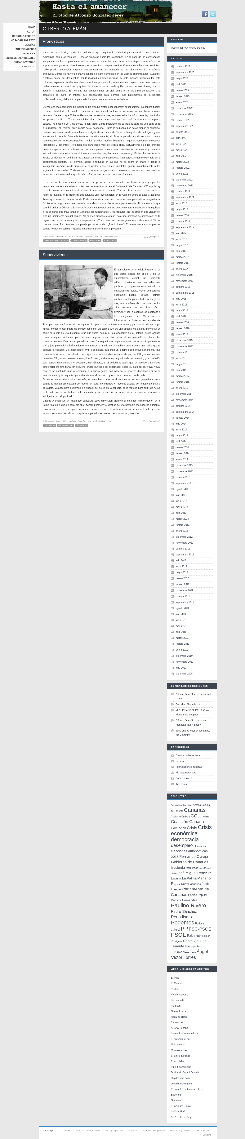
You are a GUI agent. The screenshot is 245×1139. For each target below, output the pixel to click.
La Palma (189, 878)
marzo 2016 (182, 322)
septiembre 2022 (185, 126)
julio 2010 (181, 667)
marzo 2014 (182, 447)
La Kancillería (178, 1111)
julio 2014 (181, 423)
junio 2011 (181, 620)
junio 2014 (181, 429)
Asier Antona (194, 804)
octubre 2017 (183, 221)
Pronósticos (53, 41)
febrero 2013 (182, 524)
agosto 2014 (182, 417)
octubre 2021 (183, 191)
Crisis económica (191, 830)
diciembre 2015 (184, 340)
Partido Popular (197, 895)
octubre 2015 (183, 352)
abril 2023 (181, 84)
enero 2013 (182, 530)
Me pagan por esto (23, 40)
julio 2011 (181, 614)
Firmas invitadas (24, 62)
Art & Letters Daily (181, 1117)
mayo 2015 (182, 364)
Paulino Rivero (188, 905)
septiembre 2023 (185, 72)
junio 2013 (181, 501)
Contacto (28, 66)
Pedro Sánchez (184, 911)
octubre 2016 (183, 286)
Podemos (182, 922)
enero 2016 (182, 334)
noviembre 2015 (184, 346)
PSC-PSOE (200, 929)
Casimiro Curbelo (180, 816)
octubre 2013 (183, 477)
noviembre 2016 (184, 280)
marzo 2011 (182, 637)
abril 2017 (181, 251)
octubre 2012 (183, 548)
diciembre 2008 (184, 673)
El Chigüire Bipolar (181, 1106)
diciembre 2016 (184, 275)
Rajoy (191, 935)
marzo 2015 (182, 376)
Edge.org (176, 1094)
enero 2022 (182, 173)
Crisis (192, 827)
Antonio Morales (178, 805)
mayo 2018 (182, 209)
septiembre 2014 (185, 411)
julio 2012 (181, 560)
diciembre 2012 (184, 536)
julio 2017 (181, 233)
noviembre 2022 (184, 114)
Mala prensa (178, 1044)
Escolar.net (177, 1022)
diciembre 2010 (184, 655)
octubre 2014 (183, 405)
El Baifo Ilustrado (180, 1055)
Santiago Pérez (194, 946)
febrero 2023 (182, 96)
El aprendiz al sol (180, 1039)
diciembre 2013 (184, 465)
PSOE (178, 935)
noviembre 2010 (184, 661)
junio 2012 (181, 566)
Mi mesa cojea (179, 1050)
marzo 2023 (182, 90)
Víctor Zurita (110, 240)
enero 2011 (182, 649)
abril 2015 (181, 370)
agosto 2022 (182, 132)
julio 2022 (181, 137)
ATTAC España (179, 1027)
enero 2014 (182, 459)
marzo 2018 (182, 215)
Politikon (175, 1005)
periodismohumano (181, 1083)
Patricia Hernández (184, 900)
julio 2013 (181, 495)
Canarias (195, 810)
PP (184, 928)
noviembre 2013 (184, 471)
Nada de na (193, 704)
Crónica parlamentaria (188, 755)
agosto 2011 (182, 608)
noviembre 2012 (184, 542)
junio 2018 (181, 203)
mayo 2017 (182, 245)
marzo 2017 (182, 257)
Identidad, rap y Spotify (189, 724)
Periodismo (95, 240)
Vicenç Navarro (179, 994)
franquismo (49, 425)
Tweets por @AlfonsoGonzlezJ (188, 47)
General (180, 761)
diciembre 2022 (184, 108)
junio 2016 (181, 304)
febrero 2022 (182, 167)
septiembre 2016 (185, 292)
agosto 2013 (182, 489)
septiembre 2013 (185, 483)
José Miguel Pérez (191, 873)
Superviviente (55, 254)
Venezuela (189, 952)
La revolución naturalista (184, 1033)
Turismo (176, 952)
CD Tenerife (203, 817)
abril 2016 (181, 316)
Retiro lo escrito (23, 36)
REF (199, 935)
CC (194, 815)
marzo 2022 (182, 161)
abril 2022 (181, 155)
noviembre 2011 (184, 590)
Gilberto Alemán (79, 240)
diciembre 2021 (184, 179)
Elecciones (200, 846)
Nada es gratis (179, 1016)
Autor (31, 31)
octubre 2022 (183, 120)
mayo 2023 (182, 78)
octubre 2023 (183, 66)
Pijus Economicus (181, 1067)
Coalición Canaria (187, 821)
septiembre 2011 (185, 602)
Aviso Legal (48, 1130)
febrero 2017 (182, 262)
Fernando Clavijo (193, 856)
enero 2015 (182, 387)
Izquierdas (192, 867)
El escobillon (178, 1061)
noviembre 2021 (184, 185)
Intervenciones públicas (189, 766)
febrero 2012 (182, 584)
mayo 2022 (182, 150)
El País (175, 977)
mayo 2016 (182, 310)
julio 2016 (181, 298)
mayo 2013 (182, 506)
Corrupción (178, 828)
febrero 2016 (182, 328)
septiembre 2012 (185, 554)
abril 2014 (181, 441)
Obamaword (177, 1100)
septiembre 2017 (185, 227)
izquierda (178, 867)
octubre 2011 (183, 596)
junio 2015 (181, 358)
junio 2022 (181, 144)
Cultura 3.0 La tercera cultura (187, 1089)
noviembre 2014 (184, 399)
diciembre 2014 (184, 393)
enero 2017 (182, 268)
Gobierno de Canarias (189, 862)
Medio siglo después (187, 714)
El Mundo (176, 983)
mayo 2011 (182, 626)
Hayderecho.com (180, 1078)
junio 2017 (181, 239)
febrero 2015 (182, 381)
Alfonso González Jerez (88, 236)
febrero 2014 (182, 453)
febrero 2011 (182, 643)
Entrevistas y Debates (20, 58)
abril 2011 (181, 631)
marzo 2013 (182, 518)
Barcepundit (177, 1000)
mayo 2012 (182, 572)
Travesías (28, 44)
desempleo (182, 845)
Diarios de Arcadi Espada (185, 1072)
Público (175, 989)
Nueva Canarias (191, 884)
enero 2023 (182, 102)
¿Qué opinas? (153, 236)
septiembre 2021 (185, 197)
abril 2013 (181, 512)
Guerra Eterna (178, 1011)
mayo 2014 (182, 435)
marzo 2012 (182, 578)
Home (31, 27)
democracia (185, 839)
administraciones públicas (56, 240)
